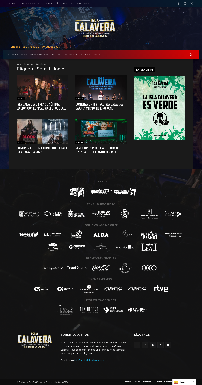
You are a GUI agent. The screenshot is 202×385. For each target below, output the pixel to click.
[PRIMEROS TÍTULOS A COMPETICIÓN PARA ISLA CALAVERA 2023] (42, 131)
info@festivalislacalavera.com (89, 360)
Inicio (19, 64)
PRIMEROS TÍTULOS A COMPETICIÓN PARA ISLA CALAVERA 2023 (42, 149)
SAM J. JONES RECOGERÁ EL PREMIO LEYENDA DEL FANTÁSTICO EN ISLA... (96, 149)
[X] (191, 3)
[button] (190, 54)
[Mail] (153, 345)
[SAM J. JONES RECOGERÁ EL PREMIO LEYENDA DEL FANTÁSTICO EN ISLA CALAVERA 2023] (101, 131)
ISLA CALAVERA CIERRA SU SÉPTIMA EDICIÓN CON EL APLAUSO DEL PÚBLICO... (41, 106)
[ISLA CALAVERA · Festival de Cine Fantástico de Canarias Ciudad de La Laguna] (116, 28)
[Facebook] (178, 3)
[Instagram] (185, 3)
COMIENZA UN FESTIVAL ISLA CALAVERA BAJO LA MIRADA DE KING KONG (99, 106)
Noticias (21, 99)
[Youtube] (168, 345)
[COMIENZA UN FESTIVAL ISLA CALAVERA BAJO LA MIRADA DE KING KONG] (101, 87)
